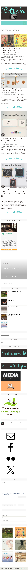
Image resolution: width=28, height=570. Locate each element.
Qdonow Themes (23, 568)
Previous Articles (8, 505)
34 (19, 505)
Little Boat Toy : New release (14, 321)
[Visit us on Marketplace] (14, 365)
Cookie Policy (7, 494)
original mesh (10, 56)
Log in (3, 512)
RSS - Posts (3, 482)
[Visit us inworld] (14, 352)
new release (4, 56)
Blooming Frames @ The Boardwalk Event (13, 140)
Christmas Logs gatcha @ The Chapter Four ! (10, 50)
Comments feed (5, 517)
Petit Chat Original (18, 56)
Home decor (4, 94)
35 (22, 505)
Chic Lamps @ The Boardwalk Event (11, 90)
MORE (5, 270)
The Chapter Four (9, 57)
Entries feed (4, 515)
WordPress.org (5, 520)
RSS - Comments (4, 484)
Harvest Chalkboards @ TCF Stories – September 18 (13, 193)
